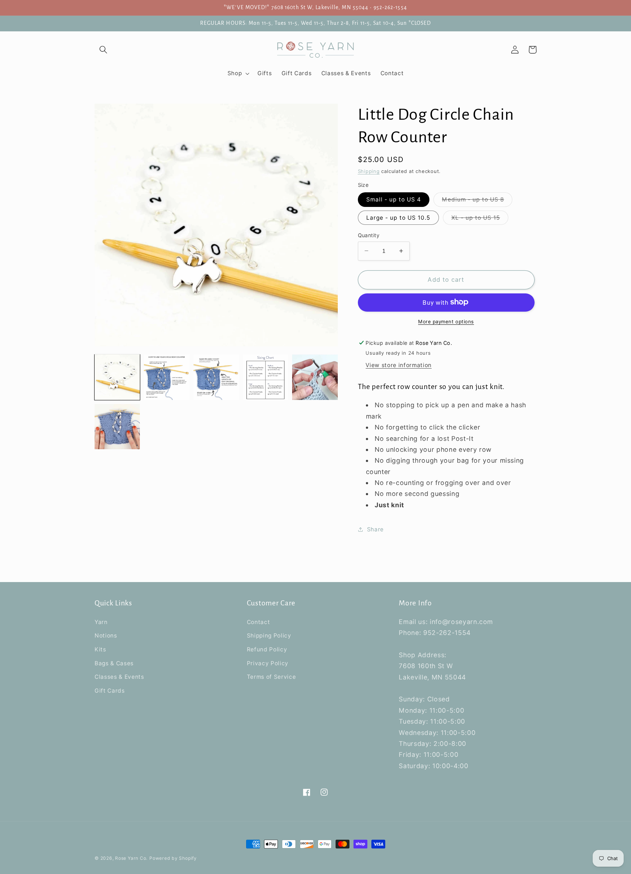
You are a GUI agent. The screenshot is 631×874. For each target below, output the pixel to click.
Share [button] (375, 528)
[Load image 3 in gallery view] (216, 377)
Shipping (369, 171)
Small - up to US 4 (393, 199)
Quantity (369, 235)
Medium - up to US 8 (477, 201)
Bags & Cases (114, 663)
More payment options (446, 321)
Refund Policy (267, 649)
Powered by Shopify (173, 858)
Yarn (101, 622)
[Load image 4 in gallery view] (265, 377)
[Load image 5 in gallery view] (314, 377)
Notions (106, 635)
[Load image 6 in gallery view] (117, 426)
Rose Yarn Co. (131, 858)
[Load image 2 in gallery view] (166, 377)
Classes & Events (119, 676)
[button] (103, 49)
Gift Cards (110, 690)
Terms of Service (271, 676)
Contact (258, 622)
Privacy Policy (267, 663)
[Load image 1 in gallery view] (117, 377)
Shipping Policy (269, 635)
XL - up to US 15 (480, 218)
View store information (399, 365)
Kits (100, 649)
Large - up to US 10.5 (398, 217)
